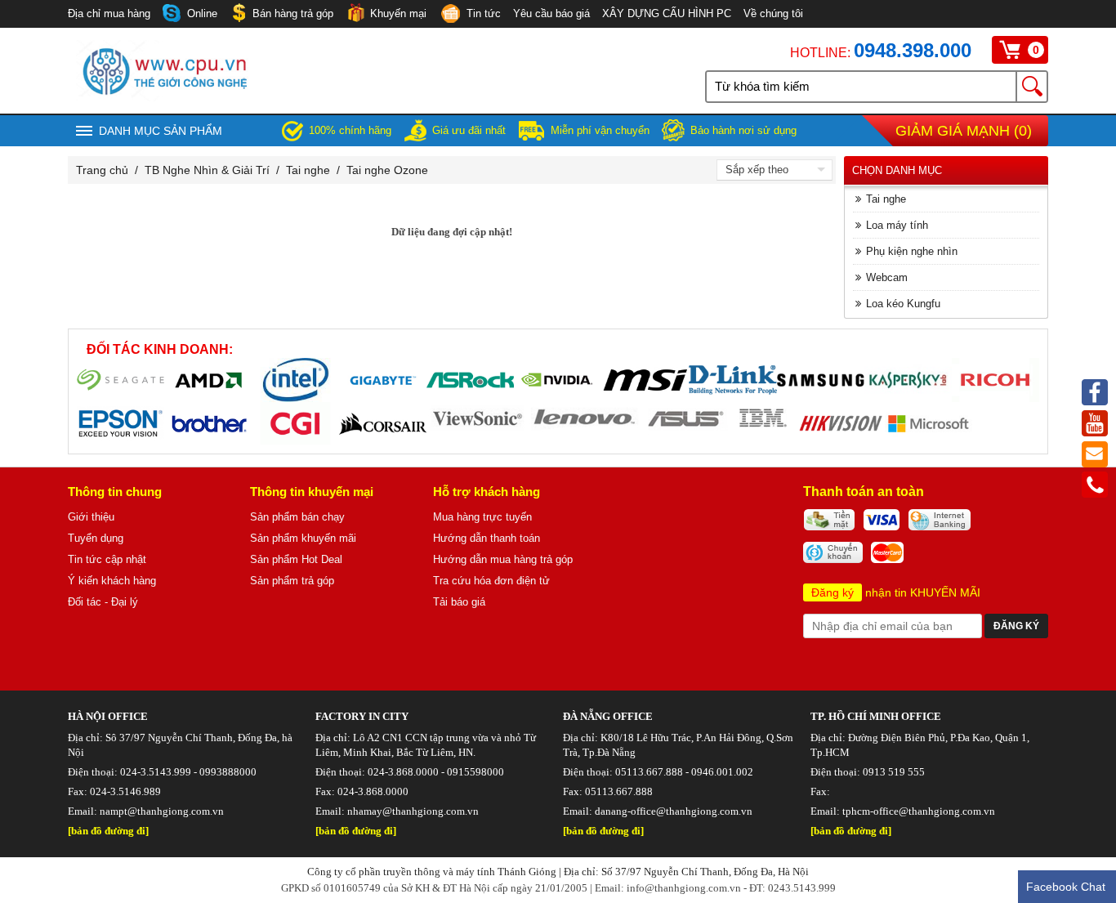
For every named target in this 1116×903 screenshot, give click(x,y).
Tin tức (483, 13)
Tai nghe (308, 170)
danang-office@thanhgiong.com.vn (673, 811)
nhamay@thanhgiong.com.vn (413, 811)
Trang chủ (102, 170)
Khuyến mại (398, 13)
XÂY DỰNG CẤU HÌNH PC (666, 13)
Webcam (887, 277)
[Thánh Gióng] (164, 97)
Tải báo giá (459, 602)
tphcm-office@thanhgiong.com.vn (918, 811)
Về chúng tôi (773, 13)
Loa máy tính (897, 225)
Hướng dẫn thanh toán (486, 538)
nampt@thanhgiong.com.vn (162, 811)
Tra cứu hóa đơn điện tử (491, 580)
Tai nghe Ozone (387, 170)
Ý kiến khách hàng (112, 580)
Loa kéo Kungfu (903, 303)
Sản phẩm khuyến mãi (303, 538)
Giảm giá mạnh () (963, 131)
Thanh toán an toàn (863, 491)
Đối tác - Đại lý (103, 602)
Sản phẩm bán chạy (297, 517)
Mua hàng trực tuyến (482, 517)
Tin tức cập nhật (107, 559)
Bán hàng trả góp (292, 13)
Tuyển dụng (95, 538)
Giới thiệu (91, 517)
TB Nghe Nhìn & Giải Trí (207, 170)
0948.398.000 (912, 50)
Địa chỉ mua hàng (109, 13)
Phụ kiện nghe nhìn (912, 251)
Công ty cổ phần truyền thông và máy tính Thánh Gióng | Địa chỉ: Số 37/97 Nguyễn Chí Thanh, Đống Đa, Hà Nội (558, 871)
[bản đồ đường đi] (108, 831)
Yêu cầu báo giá (551, 13)
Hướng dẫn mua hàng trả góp (503, 559)
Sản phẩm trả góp (292, 580)
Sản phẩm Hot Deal (296, 559)
